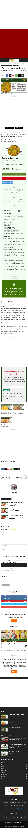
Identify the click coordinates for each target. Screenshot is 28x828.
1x (19, 211)
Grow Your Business (8, 822)
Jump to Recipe (10, 127)
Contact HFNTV (11, 824)
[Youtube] (25, 817)
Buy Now (14, 621)
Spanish (23, 63)
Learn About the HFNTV (18, 822)
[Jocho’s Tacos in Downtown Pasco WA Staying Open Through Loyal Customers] (4, 746)
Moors (2, 305)
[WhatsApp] (16, 75)
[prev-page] (2, 522)
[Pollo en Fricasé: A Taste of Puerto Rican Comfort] (18, 407)
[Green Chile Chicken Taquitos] (4, 753)
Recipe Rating (4, 529)
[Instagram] (6, 817)
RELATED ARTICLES (6, 499)
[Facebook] (7, 75)
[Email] (19, 75)
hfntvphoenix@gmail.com (16, 808)
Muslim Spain (9, 305)
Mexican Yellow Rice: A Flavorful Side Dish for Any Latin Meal (6, 414)
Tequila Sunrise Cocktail (14, 721)
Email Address (5, 579)
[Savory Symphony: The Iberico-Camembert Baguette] (4, 510)
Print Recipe (19, 127)
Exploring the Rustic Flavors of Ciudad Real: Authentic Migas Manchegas (17, 517)
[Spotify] (14, 817)
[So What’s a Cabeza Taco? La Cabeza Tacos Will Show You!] (4, 739)
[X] (10, 75)
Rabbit (11, 461)
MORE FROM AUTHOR (17, 499)
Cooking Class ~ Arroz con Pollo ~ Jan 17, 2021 (20, 478)
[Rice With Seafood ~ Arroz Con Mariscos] (6, 420)
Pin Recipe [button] (14, 178)
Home (2, 63)
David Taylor (5, 70)
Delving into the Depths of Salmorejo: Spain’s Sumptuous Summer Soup (17, 504)
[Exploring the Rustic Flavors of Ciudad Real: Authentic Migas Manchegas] (4, 517)
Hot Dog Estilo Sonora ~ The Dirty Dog (17, 727)
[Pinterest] (10, 817)
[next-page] (4, 522)
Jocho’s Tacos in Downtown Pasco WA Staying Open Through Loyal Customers (17, 746)
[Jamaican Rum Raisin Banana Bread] (4, 716)
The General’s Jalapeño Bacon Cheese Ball (6, 478)
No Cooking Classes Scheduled (11, 644)
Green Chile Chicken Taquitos (15, 751)
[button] (2, 60)
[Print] (22, 75)
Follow (24, 598)
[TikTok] (17, 817)
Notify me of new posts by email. (10, 562)
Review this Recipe (8, 182)
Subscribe (6, 390)
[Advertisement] (14, 15)
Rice (14, 461)
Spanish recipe (15, 131)
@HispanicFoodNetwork (11, 291)
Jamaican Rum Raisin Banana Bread (17, 714)
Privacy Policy (17, 824)
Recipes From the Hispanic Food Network (12, 63)
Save (14, 75)
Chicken (6, 461)
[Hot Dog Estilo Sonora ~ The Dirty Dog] (4, 729)
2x (21, 211)
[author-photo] (14, 490)
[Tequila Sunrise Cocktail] (4, 722)
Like (25, 595)
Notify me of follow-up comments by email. (12, 560)
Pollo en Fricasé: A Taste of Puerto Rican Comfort (18, 414)
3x (24, 211)
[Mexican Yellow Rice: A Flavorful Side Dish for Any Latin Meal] (6, 407)
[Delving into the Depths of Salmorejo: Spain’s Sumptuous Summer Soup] (4, 504)
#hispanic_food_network (10, 292)
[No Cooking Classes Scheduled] (14, 636)
